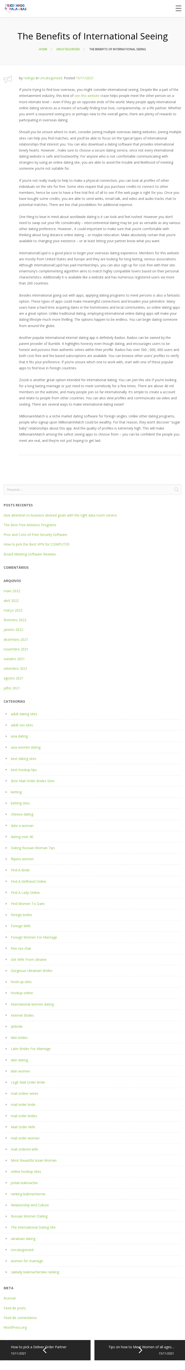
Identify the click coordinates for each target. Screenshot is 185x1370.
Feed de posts (15, 1308)
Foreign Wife (21, 926)
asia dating (19, 736)
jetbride (17, 1026)
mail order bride (23, 1104)
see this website (86, 95)
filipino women (22, 859)
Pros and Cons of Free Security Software (35, 534)
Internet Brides (22, 1015)
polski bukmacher (24, 1183)
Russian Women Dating (29, 1216)
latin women (20, 1071)
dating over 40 (22, 836)
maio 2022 (12, 591)
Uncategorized (68, 49)
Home (43, 49)
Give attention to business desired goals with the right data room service (60, 515)
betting (16, 792)
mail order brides (24, 1116)
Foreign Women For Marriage (34, 937)
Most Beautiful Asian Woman (34, 1160)
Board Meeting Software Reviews (30, 554)
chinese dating (22, 814)
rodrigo (29, 78)
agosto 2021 (13, 678)
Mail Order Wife (23, 1127)
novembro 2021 (16, 649)
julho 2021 (12, 688)
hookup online (22, 993)
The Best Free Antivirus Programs (30, 525)
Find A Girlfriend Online (28, 881)
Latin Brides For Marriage (31, 1048)
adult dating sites (24, 714)
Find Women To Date (28, 903)
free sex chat (21, 948)
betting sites (20, 803)
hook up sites (21, 981)
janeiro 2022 (13, 629)
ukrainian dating (23, 1238)
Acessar (10, 1298)
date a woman (22, 825)
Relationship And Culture (30, 1205)
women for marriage (27, 1261)
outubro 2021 (14, 658)
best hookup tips (24, 769)
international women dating (32, 1004)
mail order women (25, 1138)
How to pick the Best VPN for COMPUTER (36, 544)
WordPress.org (15, 1327)
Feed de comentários (20, 1317)
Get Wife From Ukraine (28, 959)
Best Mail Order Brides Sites (33, 781)
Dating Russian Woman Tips (33, 847)
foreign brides (21, 914)
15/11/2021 (85, 78)
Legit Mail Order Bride (28, 1082)
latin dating (19, 1060)
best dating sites (23, 758)
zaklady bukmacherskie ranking (35, 1272)
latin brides (19, 1037)
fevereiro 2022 (15, 620)
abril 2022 (11, 600)
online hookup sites (26, 1171)
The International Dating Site (33, 1227)
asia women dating (25, 747)
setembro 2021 (15, 668)
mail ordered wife (24, 1149)
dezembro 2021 (16, 639)
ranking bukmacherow (28, 1194)
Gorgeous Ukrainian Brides (32, 970)
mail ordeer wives (24, 1093)
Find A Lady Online (25, 892)
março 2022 (13, 610)
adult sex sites (22, 725)
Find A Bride (20, 870)
